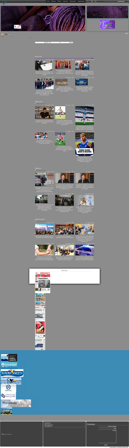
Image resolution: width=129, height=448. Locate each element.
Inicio (48, 1)
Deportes (65, 1)
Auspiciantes (81, 1)
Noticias (53, 1)
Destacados (73, 1)
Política (59, 1)
